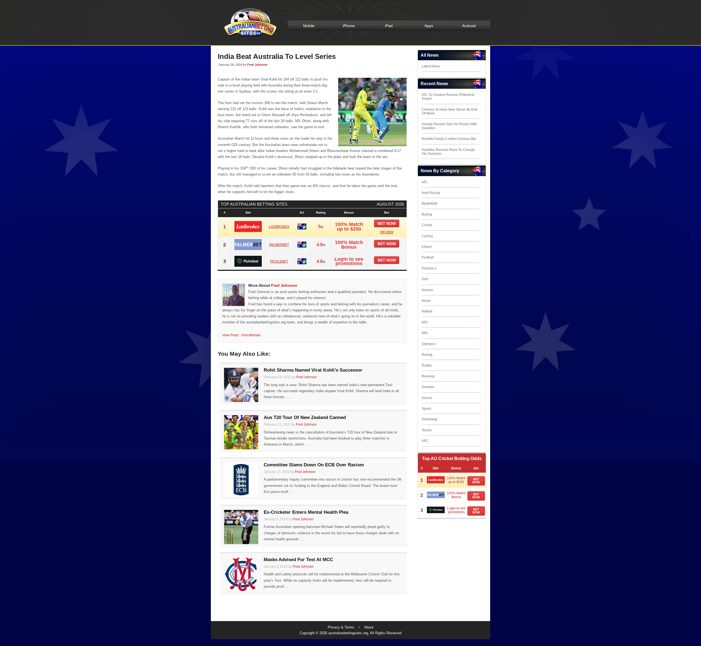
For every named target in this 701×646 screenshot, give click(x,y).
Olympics (428, 344)
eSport (427, 247)
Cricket (427, 225)
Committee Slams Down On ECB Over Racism (314, 464)
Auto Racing (431, 193)
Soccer (427, 398)
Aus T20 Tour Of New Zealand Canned (305, 417)
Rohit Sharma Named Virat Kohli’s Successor (313, 370)
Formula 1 (429, 268)
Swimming (429, 419)
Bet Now (476, 481)
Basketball (429, 203)
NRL (425, 333)
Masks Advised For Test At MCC (298, 559)
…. (288, 397)
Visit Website (250, 335)
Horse (426, 301)
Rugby (427, 365)
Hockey (427, 290)
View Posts (230, 335)
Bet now (387, 223)
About (369, 627)
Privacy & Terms (341, 627)
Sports (426, 408)
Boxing (427, 214)
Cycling (427, 236)
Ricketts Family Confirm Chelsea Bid (449, 139)
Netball (427, 311)
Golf (425, 279)
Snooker (428, 387)
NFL (425, 322)
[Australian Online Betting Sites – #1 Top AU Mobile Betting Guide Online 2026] (249, 36)
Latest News (431, 66)
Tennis (427, 430)
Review (386, 232)
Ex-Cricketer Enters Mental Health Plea (306, 512)
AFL (425, 182)
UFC (425, 441)
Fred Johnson (257, 64)
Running (428, 376)
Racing (427, 355)
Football (428, 257)
